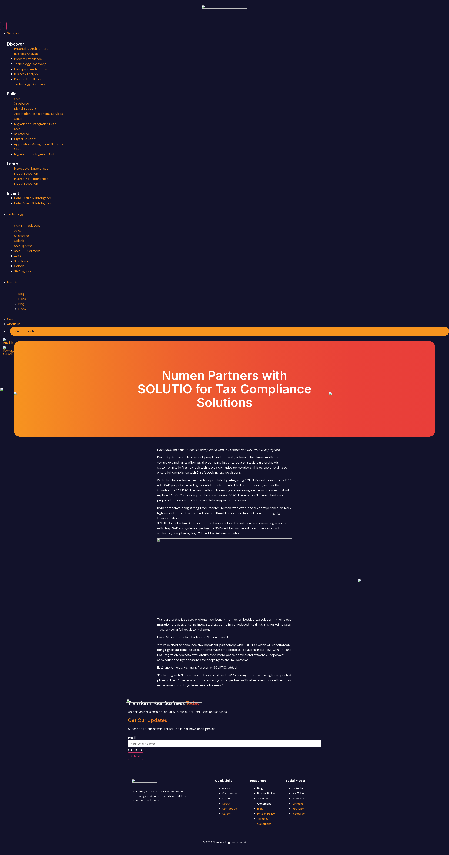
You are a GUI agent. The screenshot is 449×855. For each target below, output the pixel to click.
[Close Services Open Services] (23, 33)
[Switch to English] (8, 341)
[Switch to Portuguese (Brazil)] (11, 350)
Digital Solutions (25, 108)
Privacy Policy (266, 793)
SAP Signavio (23, 246)
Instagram (299, 798)
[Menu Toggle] (3, 26)
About (226, 788)
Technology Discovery (30, 64)
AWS (17, 231)
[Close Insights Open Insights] (22, 282)
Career (226, 798)
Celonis (19, 241)
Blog (260, 788)
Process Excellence (28, 59)
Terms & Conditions (264, 801)
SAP (17, 98)
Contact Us (229, 793)
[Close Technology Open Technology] (28, 214)
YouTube (298, 793)
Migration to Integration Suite (35, 124)
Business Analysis (26, 54)
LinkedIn (298, 788)
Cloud (18, 119)
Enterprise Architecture (31, 49)
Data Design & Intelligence (33, 198)
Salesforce (21, 103)
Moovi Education (26, 173)
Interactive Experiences (31, 168)
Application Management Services (38, 114)
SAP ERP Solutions (27, 226)
